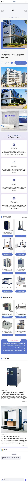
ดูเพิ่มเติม (7, 62)
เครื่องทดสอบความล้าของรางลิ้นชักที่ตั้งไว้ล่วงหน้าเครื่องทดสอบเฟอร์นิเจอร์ (13, 346)
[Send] (26, 479)
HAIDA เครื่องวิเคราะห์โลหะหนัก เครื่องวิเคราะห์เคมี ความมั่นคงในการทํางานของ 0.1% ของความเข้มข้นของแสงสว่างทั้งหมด (7, 288)
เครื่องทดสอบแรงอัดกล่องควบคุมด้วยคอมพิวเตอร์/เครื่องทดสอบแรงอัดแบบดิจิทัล (7, 251)
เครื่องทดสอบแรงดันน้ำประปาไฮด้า (20, 332)
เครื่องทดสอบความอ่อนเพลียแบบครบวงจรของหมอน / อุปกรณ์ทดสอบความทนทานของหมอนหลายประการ (21, 251)
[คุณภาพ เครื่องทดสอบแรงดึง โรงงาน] (14, 17)
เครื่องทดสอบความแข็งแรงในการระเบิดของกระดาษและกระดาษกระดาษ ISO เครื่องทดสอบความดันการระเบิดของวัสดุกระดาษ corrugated (20, 288)
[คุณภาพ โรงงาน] (20, 225)
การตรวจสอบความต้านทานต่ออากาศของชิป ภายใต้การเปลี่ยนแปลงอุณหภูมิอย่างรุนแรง (13, 393)
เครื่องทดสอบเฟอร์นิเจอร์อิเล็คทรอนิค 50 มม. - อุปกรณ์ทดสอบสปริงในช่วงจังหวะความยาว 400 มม (13, 351)
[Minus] (26, 450)
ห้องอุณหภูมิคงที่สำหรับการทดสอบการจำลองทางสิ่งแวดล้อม (7, 233)
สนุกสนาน (20, 62)
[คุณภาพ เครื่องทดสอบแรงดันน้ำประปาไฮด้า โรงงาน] (20, 324)
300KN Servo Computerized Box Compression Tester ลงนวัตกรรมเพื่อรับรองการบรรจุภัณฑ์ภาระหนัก (14, 438)
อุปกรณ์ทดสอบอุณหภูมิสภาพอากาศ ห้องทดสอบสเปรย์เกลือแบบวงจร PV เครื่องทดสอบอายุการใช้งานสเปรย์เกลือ (7, 332)
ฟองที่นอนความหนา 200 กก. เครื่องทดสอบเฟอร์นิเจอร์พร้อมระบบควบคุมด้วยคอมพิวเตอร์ (13, 348)
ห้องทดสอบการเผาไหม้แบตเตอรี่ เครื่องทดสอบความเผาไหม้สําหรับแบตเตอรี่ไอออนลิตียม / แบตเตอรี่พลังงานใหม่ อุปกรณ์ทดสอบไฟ (21, 270)
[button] (11, 17)
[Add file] (2, 479)
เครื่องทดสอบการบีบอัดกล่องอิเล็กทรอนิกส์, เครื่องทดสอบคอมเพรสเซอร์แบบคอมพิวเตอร (13, 344)
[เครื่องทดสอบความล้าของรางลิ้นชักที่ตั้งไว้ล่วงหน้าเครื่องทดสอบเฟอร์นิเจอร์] (24, 346)
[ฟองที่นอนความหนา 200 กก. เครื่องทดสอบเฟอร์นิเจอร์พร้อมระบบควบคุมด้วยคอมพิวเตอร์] (24, 348)
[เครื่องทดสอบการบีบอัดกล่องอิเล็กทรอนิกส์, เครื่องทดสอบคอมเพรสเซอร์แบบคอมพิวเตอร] (24, 344)
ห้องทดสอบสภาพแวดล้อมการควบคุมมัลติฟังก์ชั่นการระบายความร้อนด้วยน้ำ (7, 314)
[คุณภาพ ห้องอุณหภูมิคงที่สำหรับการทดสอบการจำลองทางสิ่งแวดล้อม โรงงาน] (7, 225)
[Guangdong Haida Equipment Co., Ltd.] (14, 2)
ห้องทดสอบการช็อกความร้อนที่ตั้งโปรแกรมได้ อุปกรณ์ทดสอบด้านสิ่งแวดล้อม (7, 270)
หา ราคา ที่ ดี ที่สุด (7, 254)
